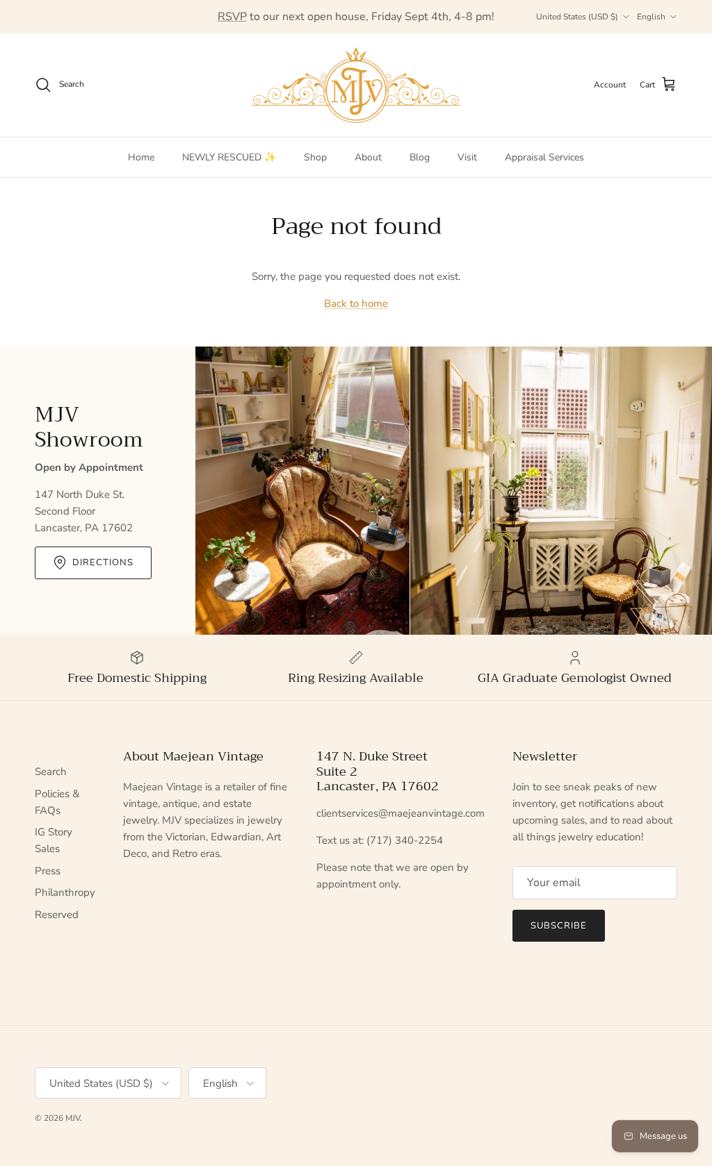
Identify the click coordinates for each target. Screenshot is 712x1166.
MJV (72, 1118)
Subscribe (559, 925)
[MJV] (356, 85)
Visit (467, 157)
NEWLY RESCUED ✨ (229, 157)
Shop (315, 157)
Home (141, 157)
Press (47, 871)
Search (51, 771)
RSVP (232, 16)
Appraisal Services (544, 157)
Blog (420, 157)
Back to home (356, 303)
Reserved (57, 915)
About (368, 157)
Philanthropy (65, 892)
